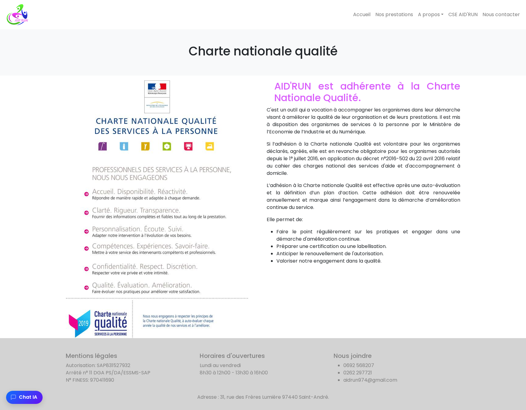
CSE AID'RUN (463, 14)
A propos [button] (429, 14)
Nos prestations (394, 14)
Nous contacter (501, 14)
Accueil (361, 14)
